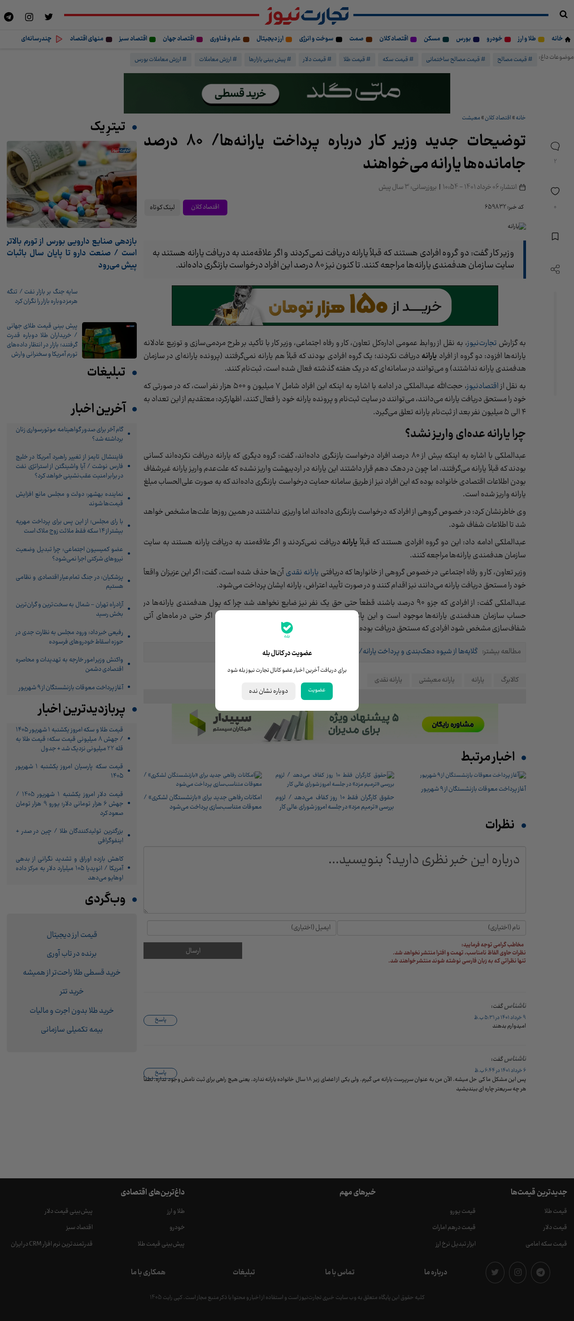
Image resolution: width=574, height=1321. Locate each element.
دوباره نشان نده (268, 691)
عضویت (317, 690)
